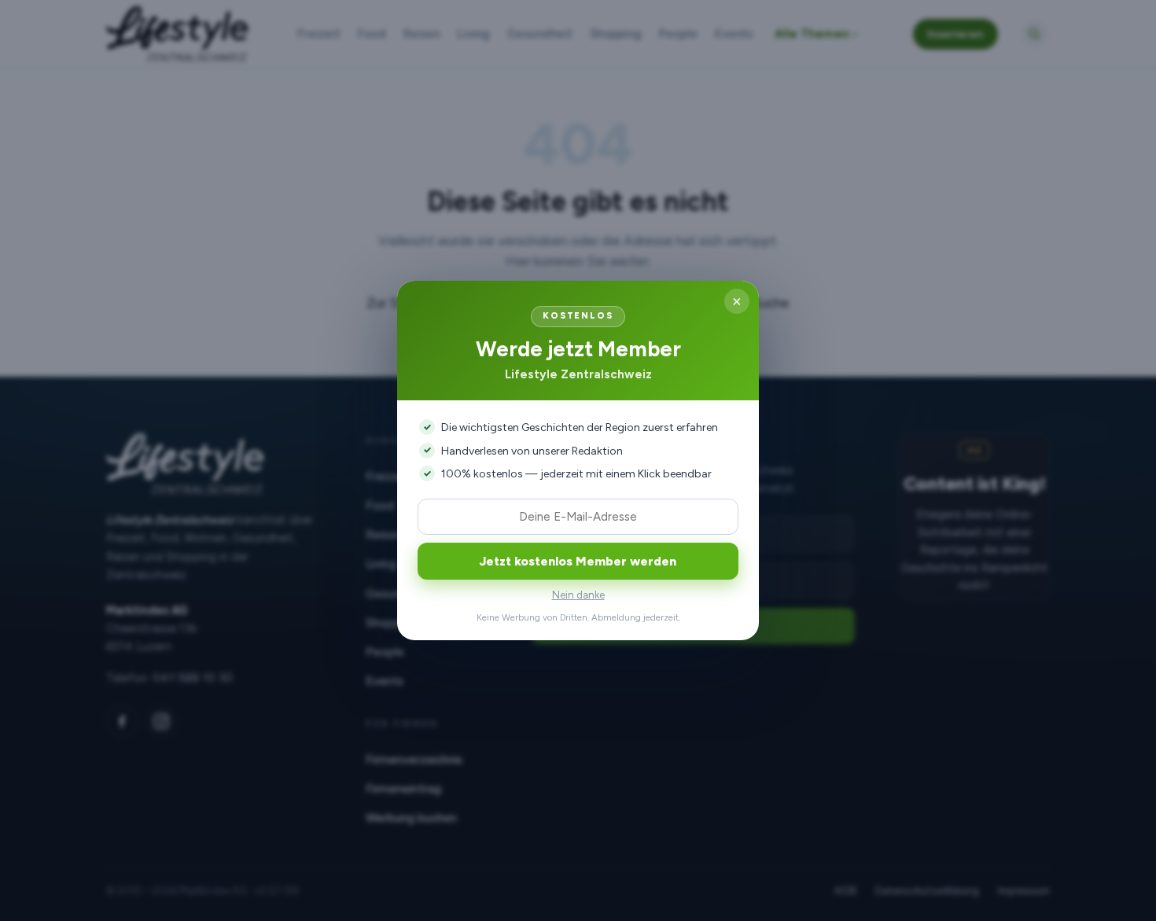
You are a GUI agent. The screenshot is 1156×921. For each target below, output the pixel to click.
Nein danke (578, 595)
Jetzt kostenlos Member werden (578, 561)
